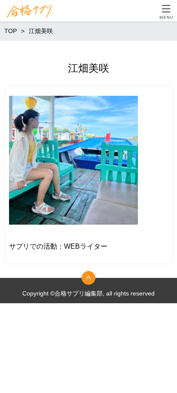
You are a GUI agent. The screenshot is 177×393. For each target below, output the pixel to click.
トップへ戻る (88, 278)
